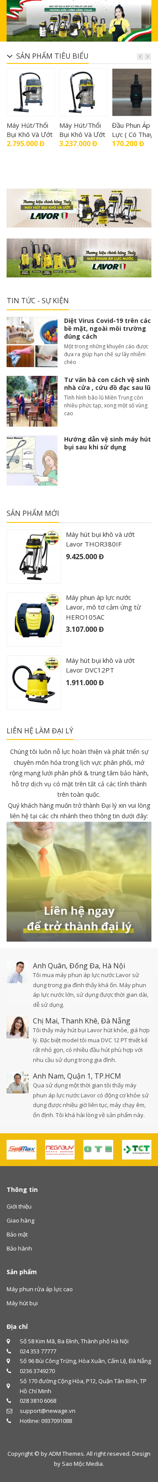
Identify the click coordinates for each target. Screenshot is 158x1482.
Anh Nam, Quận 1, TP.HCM (77, 1076)
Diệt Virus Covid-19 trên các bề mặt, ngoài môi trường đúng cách (107, 328)
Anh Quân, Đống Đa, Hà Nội (79, 965)
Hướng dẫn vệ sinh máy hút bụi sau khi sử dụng (107, 443)
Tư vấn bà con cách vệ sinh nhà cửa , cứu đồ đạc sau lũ (107, 383)
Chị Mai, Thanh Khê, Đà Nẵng (81, 1021)
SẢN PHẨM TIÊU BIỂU (52, 56)
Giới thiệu (19, 1206)
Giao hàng (20, 1220)
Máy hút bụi (22, 1303)
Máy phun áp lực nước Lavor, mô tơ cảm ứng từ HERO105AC (103, 607)
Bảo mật (17, 1234)
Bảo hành (19, 1248)
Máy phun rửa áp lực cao (40, 1289)
